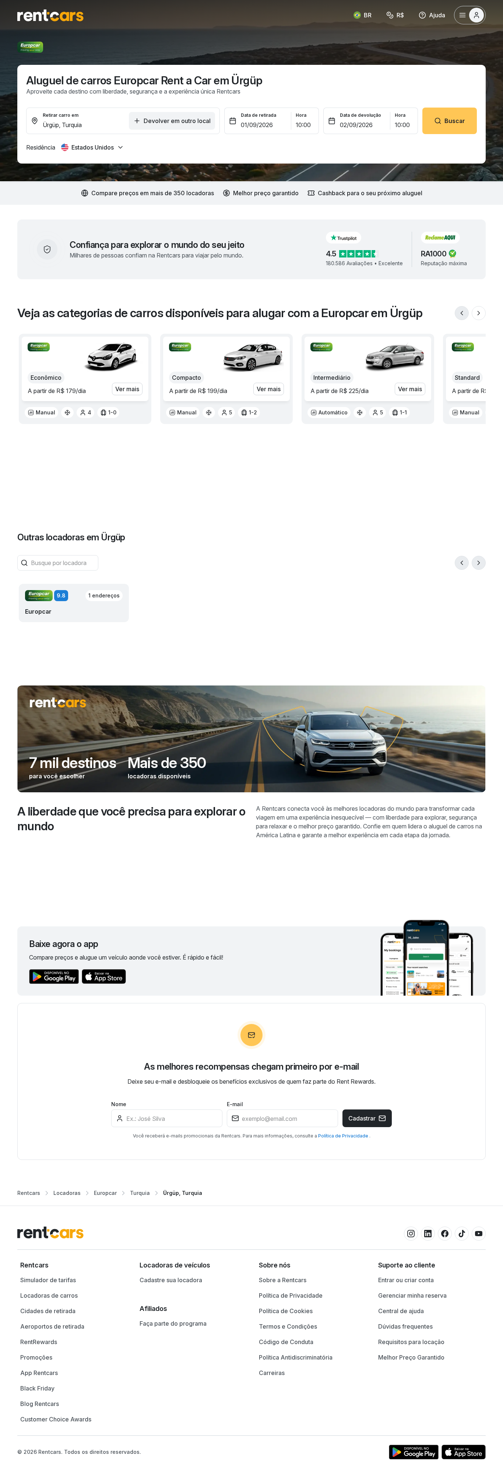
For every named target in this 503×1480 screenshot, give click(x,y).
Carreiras (272, 1372)
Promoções (36, 1357)
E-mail (235, 1104)
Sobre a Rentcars (282, 1280)
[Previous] (462, 313)
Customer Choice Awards (55, 1419)
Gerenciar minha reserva (412, 1295)
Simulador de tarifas (48, 1280)
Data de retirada (258, 115)
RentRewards (38, 1342)
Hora (301, 115)
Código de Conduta (286, 1342)
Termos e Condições (288, 1326)
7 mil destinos (72, 763)
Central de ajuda (401, 1311)
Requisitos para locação (411, 1342)
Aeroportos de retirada (52, 1326)
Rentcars (28, 1193)
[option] (41, 412)
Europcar (105, 1193)
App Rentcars (39, 1372)
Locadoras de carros (49, 1295)
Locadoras (67, 1193)
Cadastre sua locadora (171, 1280)
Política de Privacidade (343, 1136)
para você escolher (57, 776)
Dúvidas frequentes (405, 1326)
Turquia (140, 1193)
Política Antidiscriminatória (296, 1357)
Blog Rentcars (39, 1403)
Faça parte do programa (173, 1323)
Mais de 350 (167, 763)
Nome (118, 1104)
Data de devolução (360, 115)
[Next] (479, 313)
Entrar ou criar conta (406, 1280)
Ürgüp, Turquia (182, 1193)
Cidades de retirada (47, 1311)
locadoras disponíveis (159, 776)
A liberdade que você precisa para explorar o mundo (131, 818)
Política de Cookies (286, 1311)
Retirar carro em (60, 115)
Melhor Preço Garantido (411, 1357)
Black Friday (37, 1388)
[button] (349, 237)
